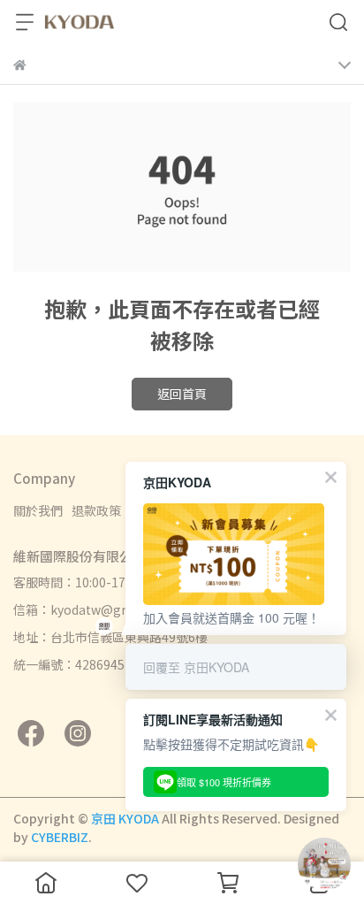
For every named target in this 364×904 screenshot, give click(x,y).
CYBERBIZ (59, 837)
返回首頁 (182, 393)
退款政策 (96, 510)
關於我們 (38, 510)
